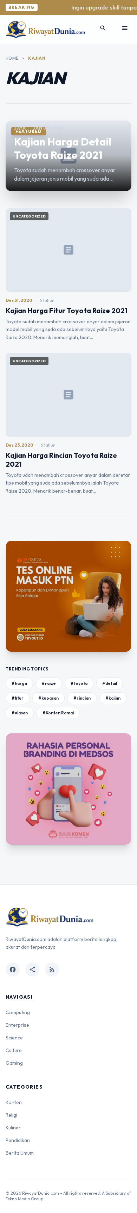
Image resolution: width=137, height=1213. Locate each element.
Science (14, 1037)
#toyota (79, 683)
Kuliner (13, 1127)
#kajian (112, 698)
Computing (18, 1012)
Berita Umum (20, 1153)
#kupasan (48, 698)
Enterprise (17, 1025)
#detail (109, 683)
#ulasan (20, 712)
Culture (14, 1050)
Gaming (14, 1063)
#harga (19, 683)
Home (12, 58)
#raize (49, 683)
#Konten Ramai (58, 712)
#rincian (82, 698)
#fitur (18, 698)
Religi (11, 1115)
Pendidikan (18, 1140)
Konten (14, 1102)
